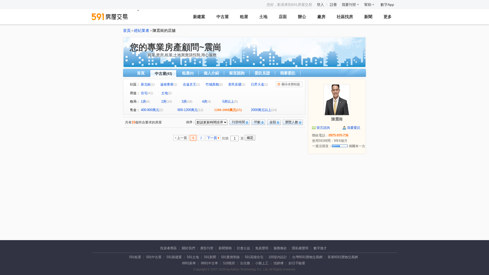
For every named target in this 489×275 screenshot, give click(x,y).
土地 (263, 17)
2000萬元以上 (261, 110)
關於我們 (188, 248)
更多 (388, 17)
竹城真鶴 (212, 84)
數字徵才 (320, 248)
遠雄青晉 (166, 84)
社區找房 (345, 17)
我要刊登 (349, 5)
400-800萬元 (150, 110)
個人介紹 (211, 73)
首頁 (127, 31)
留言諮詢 (236, 73)
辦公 (302, 17)
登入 (320, 5)
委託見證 (262, 73)
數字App (387, 5)
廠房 (321, 17)
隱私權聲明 (300, 248)
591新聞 (210, 257)
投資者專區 (168, 248)
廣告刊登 (206, 248)
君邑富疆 (234, 84)
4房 (204, 101)
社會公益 (243, 248)
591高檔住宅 (254, 257)
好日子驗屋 (297, 263)
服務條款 (280, 248)
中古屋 (222, 17)
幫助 (368, 5)
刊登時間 (238, 122)
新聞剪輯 (225, 248)
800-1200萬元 (188, 110)
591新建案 (174, 257)
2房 (163, 101)
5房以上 (228, 101)
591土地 (193, 257)
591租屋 (135, 257)
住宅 (144, 93)
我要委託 (287, 73)
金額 (272, 122)
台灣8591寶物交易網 (307, 257)
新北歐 (146, 84)
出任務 (245, 263)
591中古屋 (153, 257)
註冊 (333, 5)
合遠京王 (189, 84)
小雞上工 (261, 263)
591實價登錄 (230, 257)
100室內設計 (277, 257)
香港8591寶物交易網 (343, 257)
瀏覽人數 (291, 122)
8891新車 (189, 263)
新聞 (368, 17)
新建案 (199, 17)
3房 (184, 101)
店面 (283, 17)
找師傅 (278, 263)
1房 (143, 101)
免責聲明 (261, 248)
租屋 (244, 17)
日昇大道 (257, 84)
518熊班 (229, 263)
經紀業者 (141, 31)
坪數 (257, 122)
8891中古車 (209, 263)
